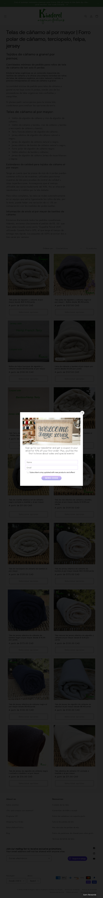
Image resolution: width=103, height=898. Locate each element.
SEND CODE (51, 478)
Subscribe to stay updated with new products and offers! (52, 472)
